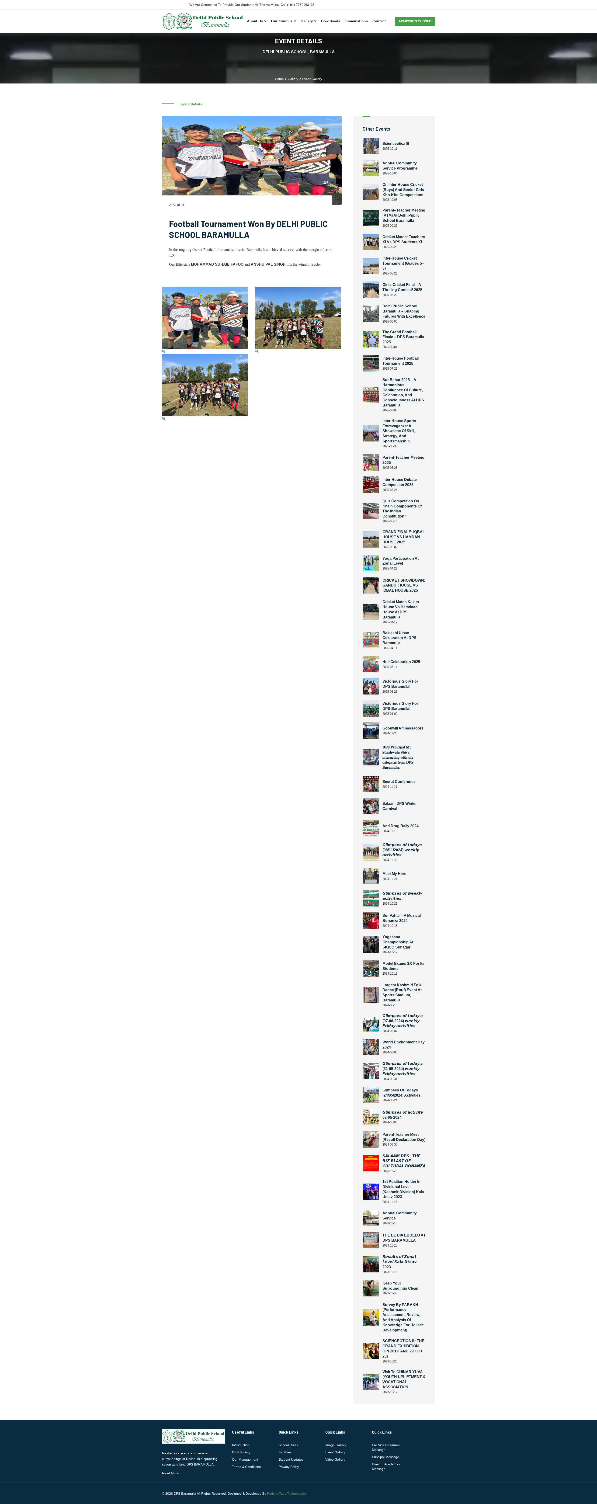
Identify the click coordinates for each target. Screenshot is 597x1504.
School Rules (288, 1445)
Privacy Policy (289, 1467)
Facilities (285, 1452)
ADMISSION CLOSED (415, 21)
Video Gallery (335, 1459)
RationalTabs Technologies (286, 1493)
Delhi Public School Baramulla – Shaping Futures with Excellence (403, 311)
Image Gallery (335, 1445)
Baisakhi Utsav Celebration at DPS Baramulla (399, 638)
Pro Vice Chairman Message (386, 1447)
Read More (170, 1473)
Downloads (330, 21)
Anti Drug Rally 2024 (400, 826)
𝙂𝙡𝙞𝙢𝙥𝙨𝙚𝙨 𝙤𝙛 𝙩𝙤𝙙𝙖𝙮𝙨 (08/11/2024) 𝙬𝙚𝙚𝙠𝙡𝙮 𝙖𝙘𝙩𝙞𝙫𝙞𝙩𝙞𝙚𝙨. (402, 850)
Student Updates (291, 1459)
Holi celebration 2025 (401, 662)
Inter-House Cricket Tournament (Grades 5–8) (403, 263)
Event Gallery (335, 1452)
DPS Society (241, 1452)
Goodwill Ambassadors (402, 728)
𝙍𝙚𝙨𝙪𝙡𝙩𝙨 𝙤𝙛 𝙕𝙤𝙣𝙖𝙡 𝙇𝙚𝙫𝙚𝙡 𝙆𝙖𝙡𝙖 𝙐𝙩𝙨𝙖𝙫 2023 (399, 1262)
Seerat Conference (399, 782)
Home (279, 79)
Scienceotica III (395, 144)
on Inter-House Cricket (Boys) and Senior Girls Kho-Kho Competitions (403, 190)
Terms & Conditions (246, 1467)
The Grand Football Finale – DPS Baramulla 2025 (403, 337)
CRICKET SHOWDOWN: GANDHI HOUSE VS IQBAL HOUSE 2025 (403, 585)
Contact (379, 21)
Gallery (307, 21)
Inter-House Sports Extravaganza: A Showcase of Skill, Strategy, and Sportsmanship (399, 431)
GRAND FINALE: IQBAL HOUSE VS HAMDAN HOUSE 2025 (403, 537)
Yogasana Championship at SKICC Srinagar (397, 942)
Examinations (356, 21)
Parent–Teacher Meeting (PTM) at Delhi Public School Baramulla (403, 215)
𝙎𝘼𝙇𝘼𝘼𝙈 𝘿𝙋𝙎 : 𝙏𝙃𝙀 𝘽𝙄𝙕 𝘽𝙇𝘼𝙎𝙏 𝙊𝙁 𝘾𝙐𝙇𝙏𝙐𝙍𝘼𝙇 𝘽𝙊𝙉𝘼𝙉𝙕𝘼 (404, 1161)
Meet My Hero (394, 874)
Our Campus (281, 21)
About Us (255, 21)
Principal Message (385, 1457)
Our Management (245, 1459)
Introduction (241, 1445)
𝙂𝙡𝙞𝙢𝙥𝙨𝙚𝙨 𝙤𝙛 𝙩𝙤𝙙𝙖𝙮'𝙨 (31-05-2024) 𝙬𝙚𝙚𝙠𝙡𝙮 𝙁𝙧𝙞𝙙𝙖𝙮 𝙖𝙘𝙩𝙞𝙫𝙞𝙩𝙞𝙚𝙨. (402, 1069)
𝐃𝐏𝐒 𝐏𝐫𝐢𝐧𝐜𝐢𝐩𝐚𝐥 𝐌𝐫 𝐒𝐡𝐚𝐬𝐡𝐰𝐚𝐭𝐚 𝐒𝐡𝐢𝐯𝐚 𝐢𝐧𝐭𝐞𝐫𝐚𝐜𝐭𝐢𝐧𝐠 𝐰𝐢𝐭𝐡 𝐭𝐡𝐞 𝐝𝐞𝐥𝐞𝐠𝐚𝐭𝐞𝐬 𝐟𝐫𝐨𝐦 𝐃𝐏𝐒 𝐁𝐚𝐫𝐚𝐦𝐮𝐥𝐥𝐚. (397, 757)
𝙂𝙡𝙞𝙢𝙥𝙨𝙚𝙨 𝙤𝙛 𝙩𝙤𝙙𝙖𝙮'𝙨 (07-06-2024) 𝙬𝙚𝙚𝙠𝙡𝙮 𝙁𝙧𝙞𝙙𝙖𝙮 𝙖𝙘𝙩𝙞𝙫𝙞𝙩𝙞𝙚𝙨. (402, 1021)
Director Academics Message (386, 1466)
